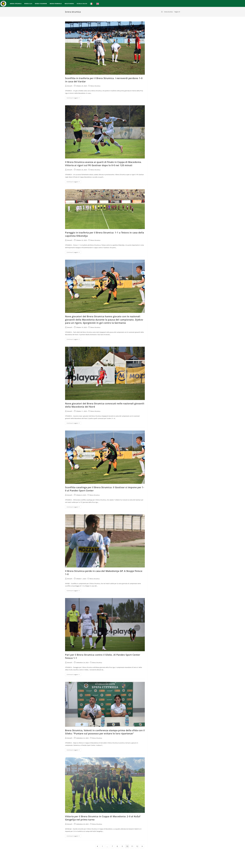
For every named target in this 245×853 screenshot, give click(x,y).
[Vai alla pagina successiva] (142, 846)
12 (137, 846)
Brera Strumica (95, 86)
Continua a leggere (74, 97)
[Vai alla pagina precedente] (97, 846)
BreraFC (69, 86)
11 (132, 846)
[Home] (162, 12)
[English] (98, 4)
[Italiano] (92, 4)
